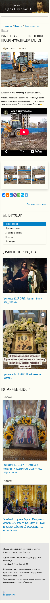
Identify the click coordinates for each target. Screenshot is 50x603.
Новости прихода (32, 26)
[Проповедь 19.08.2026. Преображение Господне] (25, 339)
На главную (7, 26)
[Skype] (22, 195)
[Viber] (15, 195)
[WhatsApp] (18, 195)
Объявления (9, 237)
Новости (18, 26)
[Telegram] (26, 195)
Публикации (10, 241)
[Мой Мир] (11, 195)
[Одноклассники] (7, 195)
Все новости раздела (36, 204)
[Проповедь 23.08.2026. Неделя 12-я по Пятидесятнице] (25, 275)
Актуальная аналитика (13, 232)
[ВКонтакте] (3, 195)
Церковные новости (12, 228)
